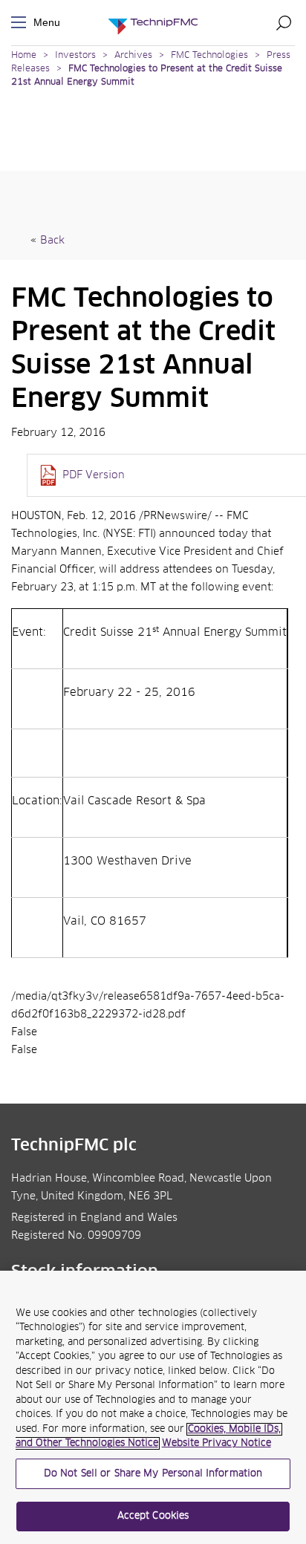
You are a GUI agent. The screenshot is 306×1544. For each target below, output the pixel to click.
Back (52, 240)
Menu (21, 22)
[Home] (153, 22)
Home (23, 55)
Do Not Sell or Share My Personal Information (153, 1474)
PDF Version (93, 475)
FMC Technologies (209, 55)
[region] (153, 1407)
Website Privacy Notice (216, 1443)
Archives (133, 55)
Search (284, 22)
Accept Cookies (153, 1516)
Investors (75, 55)
